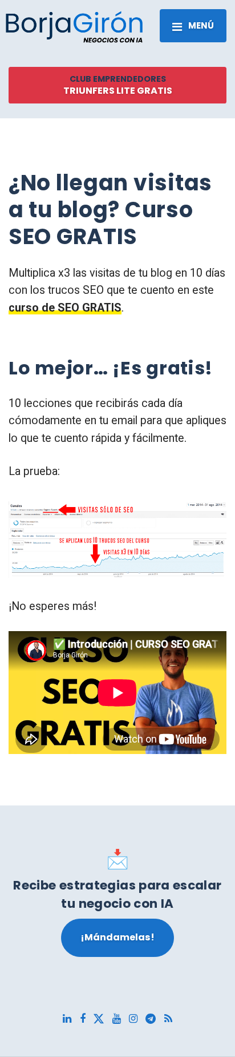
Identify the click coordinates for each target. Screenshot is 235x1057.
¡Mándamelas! (117, 937)
